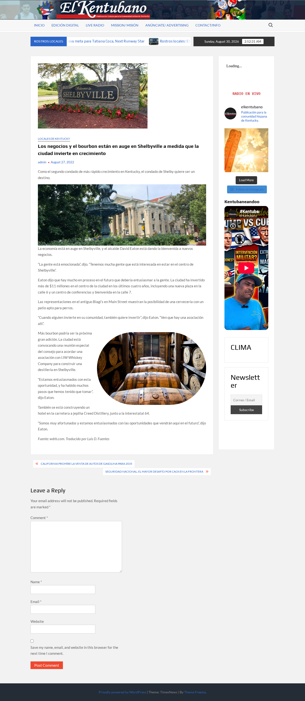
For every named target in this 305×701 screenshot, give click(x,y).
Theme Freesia (195, 692)
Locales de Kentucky (54, 138)
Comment (39, 517)
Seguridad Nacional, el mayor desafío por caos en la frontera (154, 471)
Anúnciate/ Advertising (166, 25)
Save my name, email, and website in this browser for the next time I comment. (74, 650)
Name (36, 582)
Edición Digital (65, 25)
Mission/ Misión (124, 25)
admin (42, 162)
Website (37, 621)
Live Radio (95, 25)
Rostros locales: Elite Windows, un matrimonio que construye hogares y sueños (185, 41)
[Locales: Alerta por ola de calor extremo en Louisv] (246, 150)
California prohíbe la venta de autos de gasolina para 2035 (86, 463)
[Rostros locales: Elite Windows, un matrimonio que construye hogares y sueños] (114, 41)
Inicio (39, 25)
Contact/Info (207, 25)
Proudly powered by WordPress (122, 692)
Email (35, 601)
